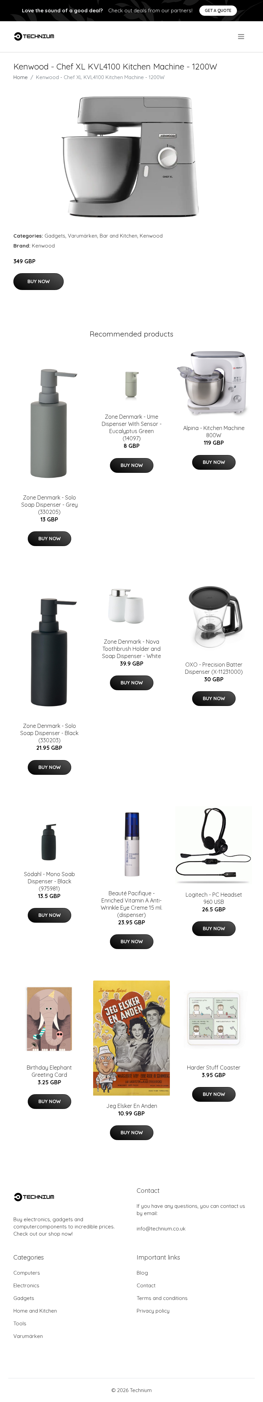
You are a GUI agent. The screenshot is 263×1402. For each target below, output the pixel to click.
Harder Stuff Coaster (213, 1067)
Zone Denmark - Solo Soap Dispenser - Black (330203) (49, 733)
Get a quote (218, 10)
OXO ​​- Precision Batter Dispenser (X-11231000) (214, 668)
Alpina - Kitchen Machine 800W (214, 432)
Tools (19, 1323)
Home (20, 77)
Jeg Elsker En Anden (131, 1105)
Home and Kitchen (35, 1311)
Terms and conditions (162, 1298)
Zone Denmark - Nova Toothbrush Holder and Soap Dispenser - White (131, 648)
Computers (26, 1273)
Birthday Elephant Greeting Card (49, 1071)
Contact (146, 1285)
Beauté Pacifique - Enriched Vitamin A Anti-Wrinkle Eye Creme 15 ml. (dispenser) (131, 904)
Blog (142, 1273)
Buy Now (38, 281)
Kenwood (151, 235)
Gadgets (55, 235)
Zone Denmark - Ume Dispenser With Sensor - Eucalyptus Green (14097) (132, 427)
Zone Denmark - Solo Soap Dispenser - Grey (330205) (49, 504)
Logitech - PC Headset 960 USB (214, 898)
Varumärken (82, 235)
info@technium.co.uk (161, 1228)
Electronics (26, 1285)
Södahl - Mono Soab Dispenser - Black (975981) (49, 881)
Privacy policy (153, 1311)
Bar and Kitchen (118, 235)
